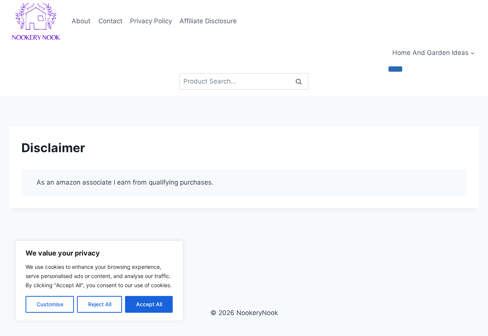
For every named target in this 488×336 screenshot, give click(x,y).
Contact (110, 21)
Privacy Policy (151, 21)
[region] (99, 281)
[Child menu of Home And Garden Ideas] (395, 69)
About (81, 21)
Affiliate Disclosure (208, 21)
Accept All (149, 304)
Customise (50, 304)
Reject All (99, 304)
